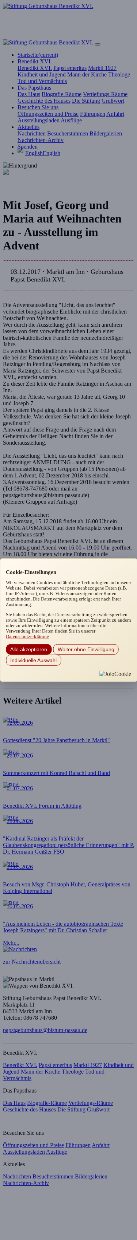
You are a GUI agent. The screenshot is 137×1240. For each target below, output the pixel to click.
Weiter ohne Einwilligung (86, 649)
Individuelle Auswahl (33, 660)
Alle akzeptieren (28, 649)
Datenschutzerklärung (27, 636)
